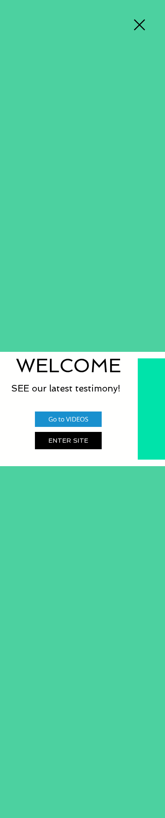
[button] (139, 24)
